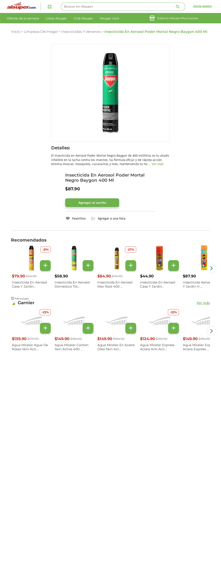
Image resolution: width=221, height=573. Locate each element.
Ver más (203, 303)
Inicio (15, 32)
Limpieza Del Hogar (41, 32)
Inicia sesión (202, 6)
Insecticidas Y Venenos (81, 32)
